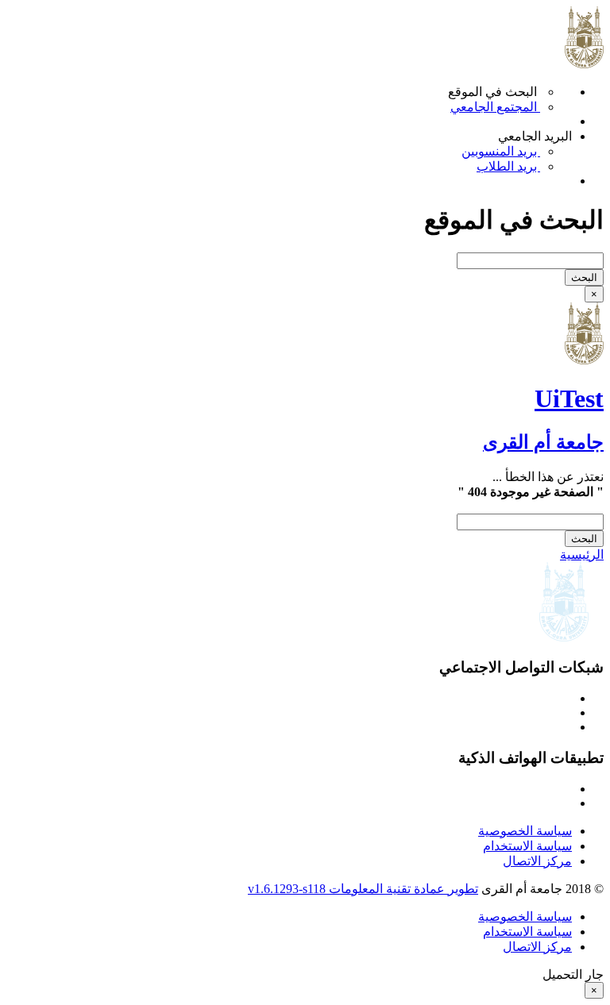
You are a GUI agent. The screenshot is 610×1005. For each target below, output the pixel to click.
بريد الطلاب (508, 166)
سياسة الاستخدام (527, 846)
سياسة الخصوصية (525, 831)
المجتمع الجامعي (495, 107)
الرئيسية (582, 554)
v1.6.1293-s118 (288, 888)
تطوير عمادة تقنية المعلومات (403, 888)
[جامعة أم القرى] (584, 360)
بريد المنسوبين (500, 151)
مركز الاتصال (537, 861)
